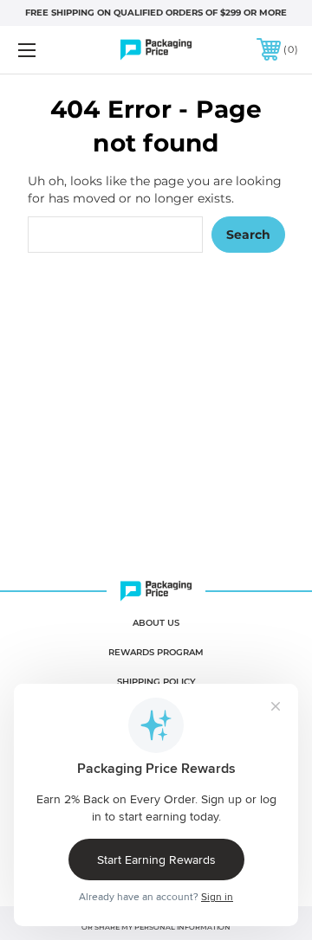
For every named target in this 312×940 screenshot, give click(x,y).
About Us (156, 622)
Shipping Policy (156, 681)
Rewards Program (156, 652)
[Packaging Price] (156, 49)
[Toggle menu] (46, 50)
